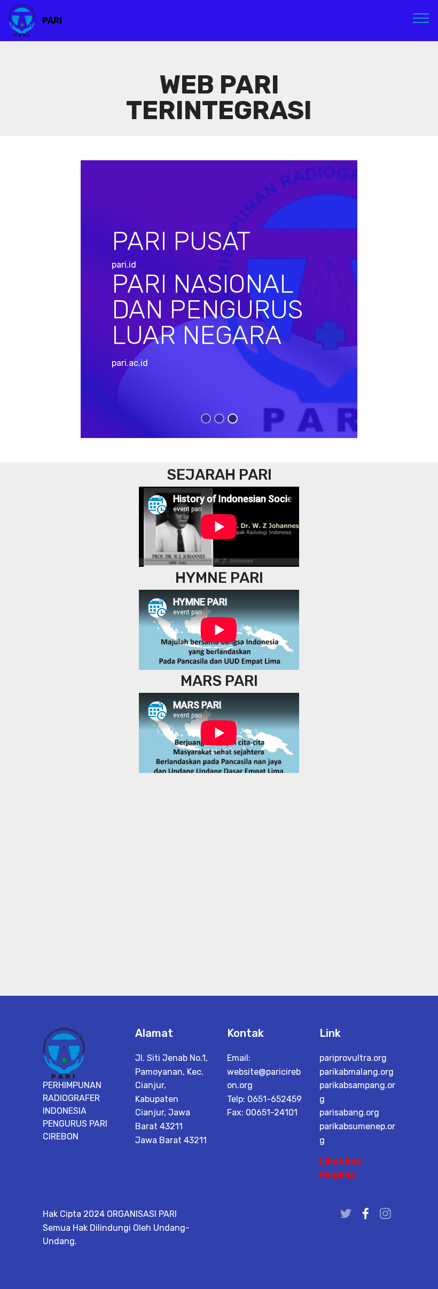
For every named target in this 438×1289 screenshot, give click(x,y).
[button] (33, 299)
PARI (52, 20)
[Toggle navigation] (421, 17)
